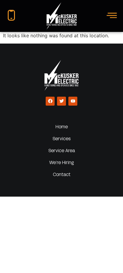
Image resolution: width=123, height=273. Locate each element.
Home (62, 126)
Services (62, 138)
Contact (61, 174)
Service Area (61, 150)
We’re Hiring (61, 162)
